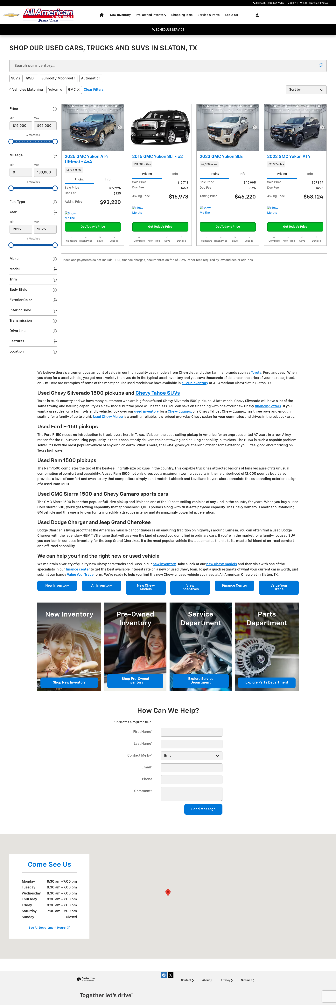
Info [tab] (107, 179)
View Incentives (190, 587)
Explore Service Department (200, 681)
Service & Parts (209, 15)
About (206, 980)
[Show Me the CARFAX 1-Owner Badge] (72, 216)
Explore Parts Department (266, 682)
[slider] (11, 141)
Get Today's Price (93, 226)
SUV (15, 78)
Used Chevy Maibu (108, 417)
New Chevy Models (146, 587)
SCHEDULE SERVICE (170, 29)
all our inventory (195, 383)
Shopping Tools (181, 15)
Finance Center (234, 585)
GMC (72, 89)
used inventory (146, 411)
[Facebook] (164, 975)
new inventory (164, 564)
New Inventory (120, 15)
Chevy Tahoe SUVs (158, 393)
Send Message (203, 809)
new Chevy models (221, 564)
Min (12, 118)
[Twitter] (170, 975)
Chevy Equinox (180, 411)
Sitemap (246, 980)
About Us (231, 15)
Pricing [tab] (79, 179)
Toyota (256, 372)
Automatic (90, 78)
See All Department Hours (47, 927)
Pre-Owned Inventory (151, 15)
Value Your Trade (80, 575)
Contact (186, 980)
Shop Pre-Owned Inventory (135, 681)
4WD (31, 78)
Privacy (225, 980)
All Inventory (101, 585)
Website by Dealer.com (85, 979)
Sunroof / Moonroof (58, 78)
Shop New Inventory (69, 682)
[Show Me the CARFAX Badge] (139, 210)
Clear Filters (93, 89)
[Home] (11, 15)
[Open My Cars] (256, 15)
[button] (93, 170)
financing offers (268, 406)
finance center (78, 569)
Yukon (53, 89)
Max (36, 118)
